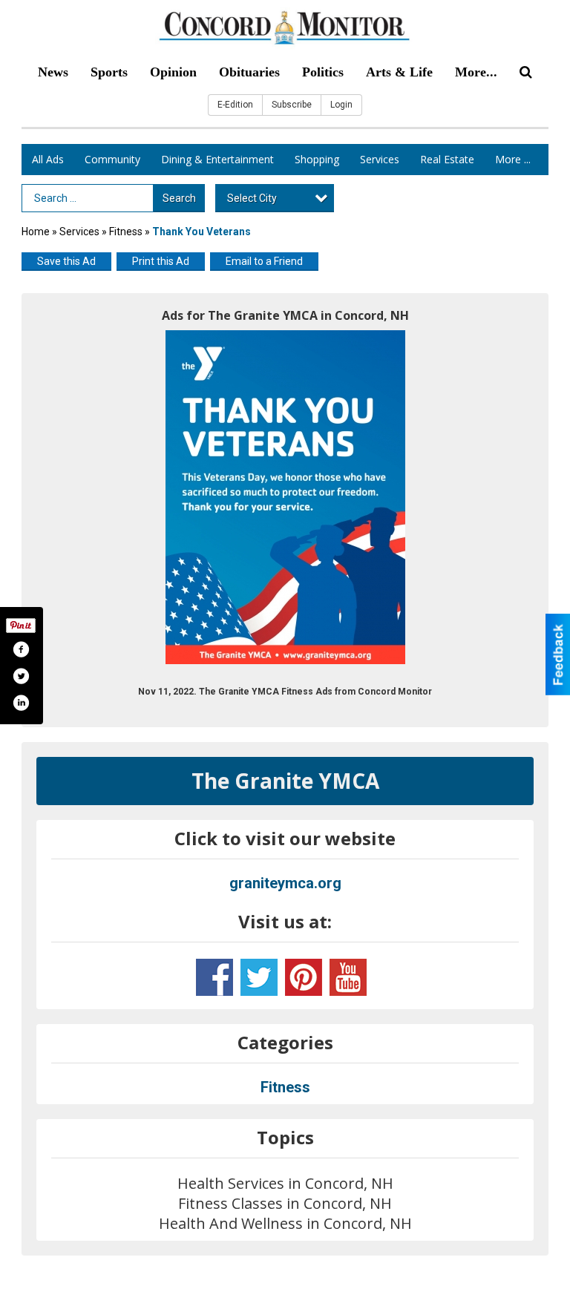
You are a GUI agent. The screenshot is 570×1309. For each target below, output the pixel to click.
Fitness (127, 231)
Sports (109, 72)
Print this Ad (160, 261)
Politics (323, 72)
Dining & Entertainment (217, 159)
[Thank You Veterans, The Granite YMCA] (285, 497)
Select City (252, 198)
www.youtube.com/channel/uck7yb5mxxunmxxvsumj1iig (348, 977)
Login (341, 104)
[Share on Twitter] (20, 676)
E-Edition (235, 104)
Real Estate (447, 159)
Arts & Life (399, 72)
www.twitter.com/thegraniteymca (259, 977)
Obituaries (249, 72)
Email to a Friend (264, 261)
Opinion (173, 72)
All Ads (48, 159)
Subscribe (292, 104)
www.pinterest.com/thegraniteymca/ (303, 977)
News (53, 72)
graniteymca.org (285, 883)
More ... (513, 159)
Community (112, 159)
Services (379, 159)
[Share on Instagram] (20, 702)
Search (179, 198)
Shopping (317, 159)
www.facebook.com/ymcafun (214, 977)
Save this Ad (66, 261)
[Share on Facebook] (20, 649)
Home (36, 231)
